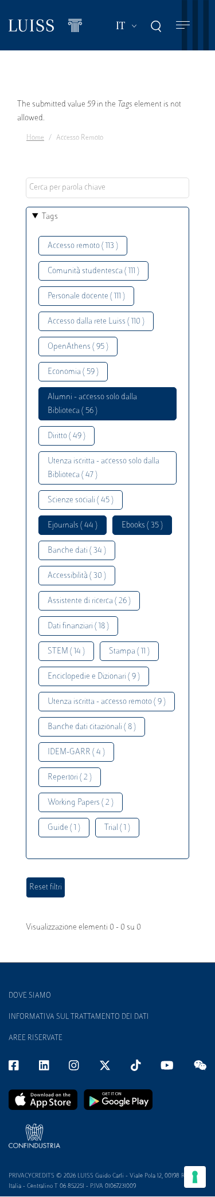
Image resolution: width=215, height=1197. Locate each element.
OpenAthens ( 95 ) (78, 346)
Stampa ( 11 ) (129, 651)
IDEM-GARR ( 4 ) (76, 752)
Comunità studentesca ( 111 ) (93, 271)
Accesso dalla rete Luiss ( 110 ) (96, 321)
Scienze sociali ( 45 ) (81, 500)
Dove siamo (30, 996)
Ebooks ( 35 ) (142, 525)
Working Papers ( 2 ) (81, 802)
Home (35, 138)
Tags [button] (50, 216)
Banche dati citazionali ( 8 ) (92, 727)
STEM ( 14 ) (66, 651)
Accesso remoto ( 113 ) (83, 246)
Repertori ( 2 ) (70, 777)
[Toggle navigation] (183, 25)
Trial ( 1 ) (117, 828)
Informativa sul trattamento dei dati (79, 1017)
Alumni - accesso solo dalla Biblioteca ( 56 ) (92, 404)
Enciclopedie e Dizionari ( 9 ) (94, 676)
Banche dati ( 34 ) (77, 550)
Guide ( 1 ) (64, 828)
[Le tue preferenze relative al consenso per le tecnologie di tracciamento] (195, 1177)
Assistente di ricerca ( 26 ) (89, 601)
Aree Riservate (35, 1038)
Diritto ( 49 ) (66, 436)
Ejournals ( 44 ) (72, 525)
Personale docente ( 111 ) (86, 296)
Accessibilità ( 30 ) (77, 576)
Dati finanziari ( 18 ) (78, 626)
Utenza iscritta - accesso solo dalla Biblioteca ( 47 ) (103, 468)
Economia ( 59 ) (73, 372)
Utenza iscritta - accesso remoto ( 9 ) (107, 702)
